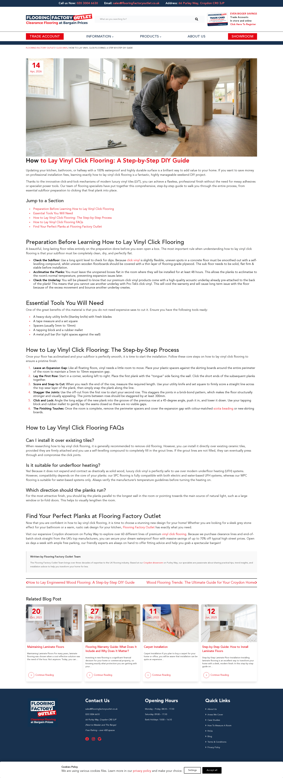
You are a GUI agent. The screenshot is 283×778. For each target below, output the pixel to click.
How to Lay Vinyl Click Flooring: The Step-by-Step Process (72, 217)
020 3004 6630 (87, 3)
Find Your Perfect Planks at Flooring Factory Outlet (67, 226)
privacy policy (142, 771)
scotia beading (223, 408)
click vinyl (133, 260)
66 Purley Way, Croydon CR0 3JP (100, 720)
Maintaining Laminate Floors (45, 647)
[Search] (197, 19)
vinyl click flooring (174, 534)
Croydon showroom (153, 563)
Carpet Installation (156, 647)
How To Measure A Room (219, 726)
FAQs (210, 731)
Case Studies (214, 720)
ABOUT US (196, 36)
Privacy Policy (214, 747)
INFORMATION (99, 36)
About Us (212, 709)
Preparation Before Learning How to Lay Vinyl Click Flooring (73, 209)
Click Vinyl (62, 48)
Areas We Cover (215, 715)
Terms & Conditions (217, 742)
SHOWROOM (242, 36)
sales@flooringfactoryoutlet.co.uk (136, 3)
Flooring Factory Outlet (40, 48)
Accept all (212, 770)
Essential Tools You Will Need (53, 213)
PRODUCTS (150, 36)
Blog (210, 736)
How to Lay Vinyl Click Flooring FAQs (58, 222)
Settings (192, 770)
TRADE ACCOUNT (45, 36)
